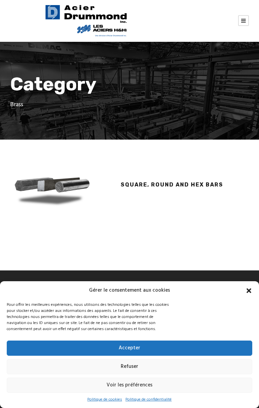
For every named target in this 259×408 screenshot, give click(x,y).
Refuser (129, 366)
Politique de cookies (104, 399)
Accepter (129, 348)
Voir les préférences (129, 385)
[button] (249, 290)
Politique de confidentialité (148, 399)
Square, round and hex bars (172, 184)
